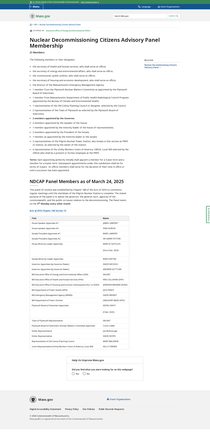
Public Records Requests (111, 409)
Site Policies (89, 409)
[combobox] (146, 16)
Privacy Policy (72, 409)
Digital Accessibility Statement (45, 409)
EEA (35, 25)
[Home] (30, 24)
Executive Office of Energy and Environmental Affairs (68, 31)
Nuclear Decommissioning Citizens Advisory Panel (60, 25)
